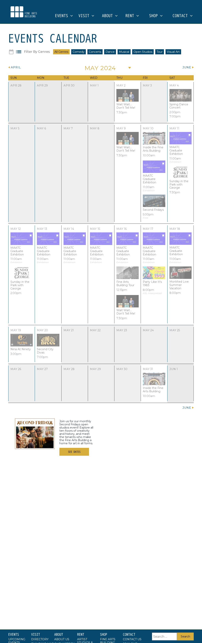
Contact (181, 16)
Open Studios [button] (143, 52)
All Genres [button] (61, 52)
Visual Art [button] (173, 52)
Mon (40, 77)
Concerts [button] (95, 52)
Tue (66, 77)
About (108, 16)
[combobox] (101, 68)
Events (62, 16)
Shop (154, 16)
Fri (145, 77)
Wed (93, 77)
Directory (40, 639)
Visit (85, 16)
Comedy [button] (78, 52)
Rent (130, 16)
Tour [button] (160, 52)
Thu (119, 77)
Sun (13, 77)
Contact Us (132, 639)
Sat (172, 77)
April (16, 67)
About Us (61, 639)
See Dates (74, 452)
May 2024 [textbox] (100, 68)
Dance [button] (110, 52)
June (186, 67)
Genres (44, 52)
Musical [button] (124, 52)
